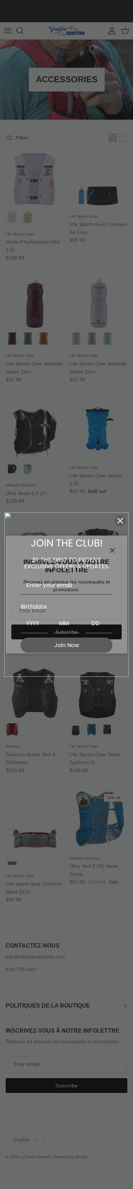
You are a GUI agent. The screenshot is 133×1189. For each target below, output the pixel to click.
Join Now (66, 645)
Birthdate (34, 607)
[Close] (120, 520)
